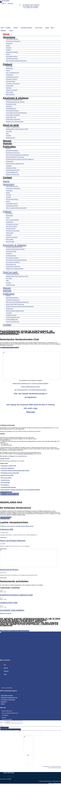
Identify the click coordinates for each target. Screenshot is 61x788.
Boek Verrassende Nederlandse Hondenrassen (17, 155)
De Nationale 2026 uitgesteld (8, 487)
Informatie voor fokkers (11, 79)
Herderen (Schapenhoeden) (12, 127)
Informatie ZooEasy (10, 81)
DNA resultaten (9, 92)
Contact (7, 177)
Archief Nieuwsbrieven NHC (13, 170)
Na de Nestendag (5, 482)
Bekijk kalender (5, 613)
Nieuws (7, 140)
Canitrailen (8, 135)
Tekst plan (30, 412)
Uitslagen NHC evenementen (13, 119)
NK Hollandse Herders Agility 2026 (10, 473)
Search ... (2, 722)
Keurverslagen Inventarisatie (13, 115)
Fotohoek (8, 148)
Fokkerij (7, 64)
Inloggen (8, 45)
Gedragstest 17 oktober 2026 (8, 465)
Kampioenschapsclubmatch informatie (15, 102)
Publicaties (9, 146)
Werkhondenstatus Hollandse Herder (15, 163)
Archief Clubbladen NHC (12, 172)
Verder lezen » (3, 537)
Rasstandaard (9, 68)
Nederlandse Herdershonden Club (9, 697)
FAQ (5, 664)
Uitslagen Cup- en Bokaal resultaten (14, 121)
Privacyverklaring (8, 772)
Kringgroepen (9, 43)
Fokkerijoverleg (9, 85)
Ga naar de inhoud (4, 0)
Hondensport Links (10, 137)
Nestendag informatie (11, 104)
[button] (8, 28)
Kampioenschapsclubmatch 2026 (14, 99)
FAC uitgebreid (5, 485)
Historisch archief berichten (12, 174)
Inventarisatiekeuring (11, 108)
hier (35, 408)
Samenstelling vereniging (12, 39)
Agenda (7, 143)
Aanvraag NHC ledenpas (12, 52)
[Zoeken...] (1, 2)
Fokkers (8, 70)
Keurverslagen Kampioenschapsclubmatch (16, 112)
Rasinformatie (9, 66)
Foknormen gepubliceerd (7, 468)
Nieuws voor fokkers (6, 477)
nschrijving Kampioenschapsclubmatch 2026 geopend (15, 470)
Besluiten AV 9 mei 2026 (7, 475)
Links (5, 674)
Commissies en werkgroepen (13, 41)
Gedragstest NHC (9, 603)
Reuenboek (9, 88)
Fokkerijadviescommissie (12, 77)
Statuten (8, 54)
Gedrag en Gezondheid (11, 90)
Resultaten (4, 727)
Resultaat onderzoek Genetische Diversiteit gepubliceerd (19, 159)
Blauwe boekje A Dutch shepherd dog (15, 157)
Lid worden (8, 47)
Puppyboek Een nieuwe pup (12, 152)
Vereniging (9, 37)
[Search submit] (1, 725)
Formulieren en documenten (13, 83)
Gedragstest (9, 106)
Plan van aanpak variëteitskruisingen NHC (16, 60)
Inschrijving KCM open (9, 569)
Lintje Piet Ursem (5, 480)
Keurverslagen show (11, 117)
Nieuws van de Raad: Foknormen (12, 540)
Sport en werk (11, 125)
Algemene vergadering (12, 610)
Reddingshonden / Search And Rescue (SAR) (17, 129)
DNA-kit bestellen (10, 94)
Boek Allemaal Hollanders (12, 150)
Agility (7, 133)
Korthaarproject (9, 161)
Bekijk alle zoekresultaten (10, 729)
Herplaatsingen (9, 75)
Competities (9, 165)
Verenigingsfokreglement (12, 58)
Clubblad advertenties (11, 168)
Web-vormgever (57, 783)
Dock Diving (9, 131)
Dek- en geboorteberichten (12, 72)
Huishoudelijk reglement (12, 56)
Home (6, 34)
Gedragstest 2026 (6, 529)
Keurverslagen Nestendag (12, 110)
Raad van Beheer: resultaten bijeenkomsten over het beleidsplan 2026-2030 (20, 489)
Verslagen (8, 50)
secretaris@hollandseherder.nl (26, 453)
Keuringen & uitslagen (16, 98)
